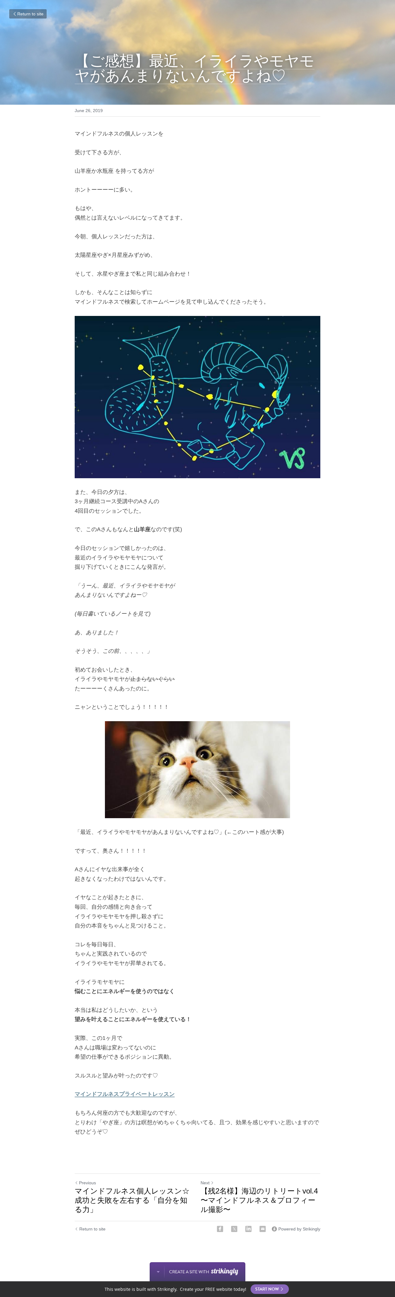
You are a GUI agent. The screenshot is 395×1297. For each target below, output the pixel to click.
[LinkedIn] (248, 1229)
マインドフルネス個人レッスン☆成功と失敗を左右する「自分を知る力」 (132, 1200)
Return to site (30, 13)
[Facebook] (220, 1229)
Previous (87, 1182)
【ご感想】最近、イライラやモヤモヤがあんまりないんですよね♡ (194, 68)
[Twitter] (234, 1229)
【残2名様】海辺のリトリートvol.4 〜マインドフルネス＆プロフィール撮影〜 (259, 1200)
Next (205, 1182)
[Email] (263, 1229)
